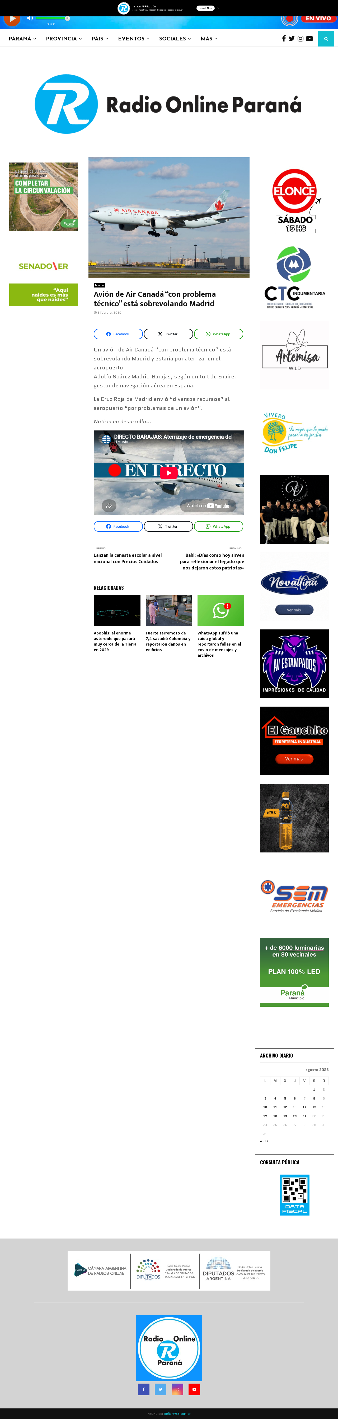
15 (314, 1107)
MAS (206, 39)
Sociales (172, 39)
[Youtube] (311, 39)
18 (275, 1116)
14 (305, 1107)
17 (265, 1116)
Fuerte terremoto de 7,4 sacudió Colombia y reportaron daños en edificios (168, 641)
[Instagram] (302, 39)
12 (285, 1107)
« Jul (264, 1141)
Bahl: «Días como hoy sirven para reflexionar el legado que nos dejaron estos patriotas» (212, 561)
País (97, 39)
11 (275, 1107)
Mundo (99, 285)
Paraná (20, 39)
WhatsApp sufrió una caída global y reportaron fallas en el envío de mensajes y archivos (219, 644)
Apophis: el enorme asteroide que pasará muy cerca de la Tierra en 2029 (115, 641)
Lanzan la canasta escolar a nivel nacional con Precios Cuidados (128, 558)
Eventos (131, 39)
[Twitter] (293, 39)
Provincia (61, 39)
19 (285, 1116)
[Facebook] (285, 39)
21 (304, 1116)
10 (265, 1107)
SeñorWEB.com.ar (177, 1413)
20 (295, 1116)
